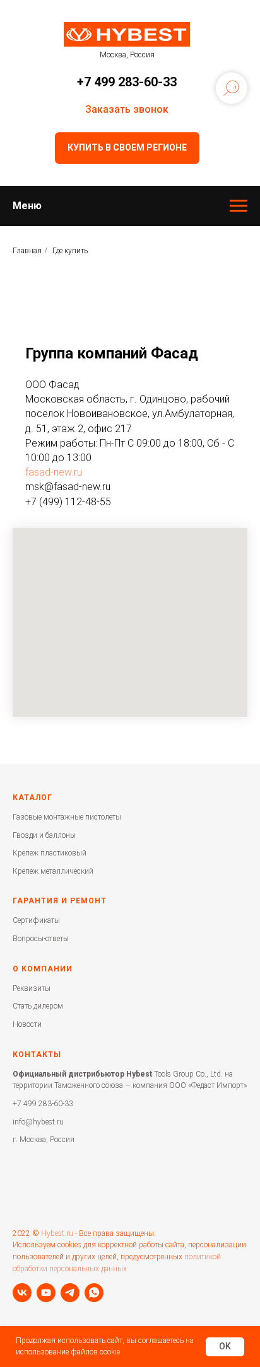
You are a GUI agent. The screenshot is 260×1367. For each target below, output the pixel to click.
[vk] (22, 1292)
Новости (27, 1024)
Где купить (70, 250)
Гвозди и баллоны (44, 835)
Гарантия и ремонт (60, 900)
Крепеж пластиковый (49, 853)
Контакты (37, 1054)
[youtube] (46, 1292)
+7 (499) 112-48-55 (68, 502)
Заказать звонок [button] (126, 109)
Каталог (32, 797)
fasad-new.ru (53, 472)
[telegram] (70, 1292)
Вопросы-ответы (41, 938)
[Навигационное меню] (238, 206)
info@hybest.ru (38, 1122)
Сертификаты (36, 920)
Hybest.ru (57, 1233)
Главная (27, 250)
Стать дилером (38, 1006)
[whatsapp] (94, 1292)
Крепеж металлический (53, 871)
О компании (43, 968)
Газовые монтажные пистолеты (67, 817)
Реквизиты (31, 988)
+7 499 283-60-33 (127, 81)
